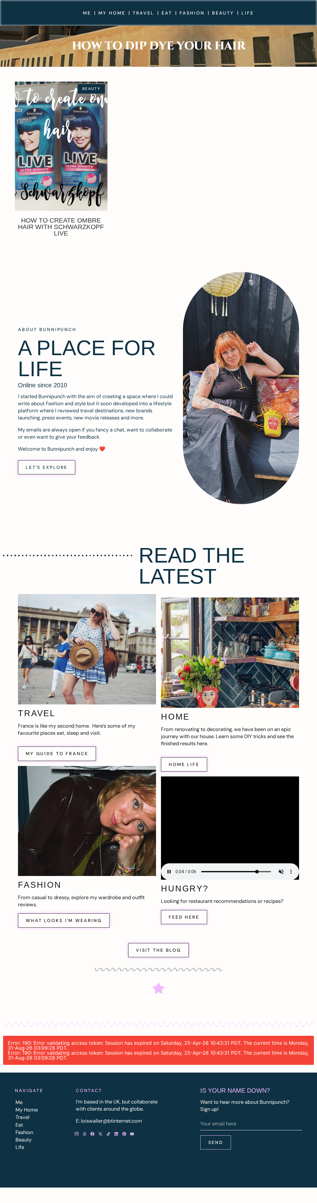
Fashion (192, 13)
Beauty (223, 13)
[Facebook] (93, 1134)
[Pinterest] (124, 1134)
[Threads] (84, 1134)
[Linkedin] (116, 1134)
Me (87, 13)
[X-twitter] (101, 1134)
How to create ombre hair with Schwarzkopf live (61, 227)
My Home (111, 13)
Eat (167, 13)
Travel (143, 13)
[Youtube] (132, 1134)
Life (247, 13)
